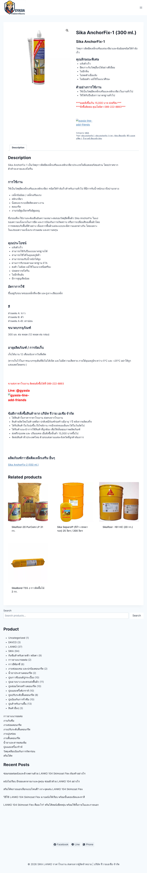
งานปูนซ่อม (9, 733)
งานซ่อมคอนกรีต (12, 725)
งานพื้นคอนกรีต (11, 738)
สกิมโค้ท (7, 755)
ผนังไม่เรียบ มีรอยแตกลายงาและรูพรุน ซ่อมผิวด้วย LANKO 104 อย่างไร (41, 781)
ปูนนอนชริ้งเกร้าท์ (12, 747)
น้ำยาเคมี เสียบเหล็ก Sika (92, 138)
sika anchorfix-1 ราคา (104, 136)
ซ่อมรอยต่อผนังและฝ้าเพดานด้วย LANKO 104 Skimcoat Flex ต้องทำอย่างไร (44, 773)
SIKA (87, 133)
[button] (67, 30)
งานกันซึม (8, 720)
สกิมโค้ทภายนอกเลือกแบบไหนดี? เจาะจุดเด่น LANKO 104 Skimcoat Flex (43, 789)
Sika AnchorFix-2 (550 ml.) (23, 464)
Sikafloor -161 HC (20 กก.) (118, 527)
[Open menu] (141, 7)
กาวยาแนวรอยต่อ (13, 716)
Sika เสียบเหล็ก (120, 136)
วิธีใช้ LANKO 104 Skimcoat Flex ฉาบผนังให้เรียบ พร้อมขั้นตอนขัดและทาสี (44, 797)
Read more (109, 536)
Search (7, 610)
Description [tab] (18, 147)
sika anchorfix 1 (87, 136)
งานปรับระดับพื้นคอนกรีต (16, 729)
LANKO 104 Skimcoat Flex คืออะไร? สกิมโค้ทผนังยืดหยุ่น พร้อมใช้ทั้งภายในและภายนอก (51, 804)
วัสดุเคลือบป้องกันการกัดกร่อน (19, 751)
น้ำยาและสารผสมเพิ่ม (14, 742)
